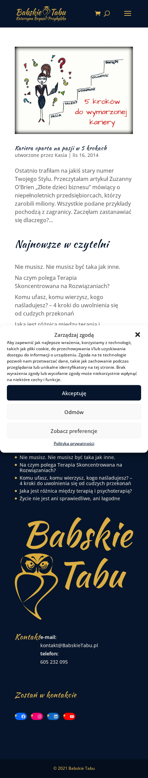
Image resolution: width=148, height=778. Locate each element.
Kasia (61, 155)
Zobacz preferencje (74, 430)
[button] (137, 334)
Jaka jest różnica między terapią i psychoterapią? (76, 491)
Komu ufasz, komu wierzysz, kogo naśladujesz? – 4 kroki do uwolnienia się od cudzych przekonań (66, 305)
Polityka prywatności (74, 443)
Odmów (74, 411)
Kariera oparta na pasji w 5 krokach (61, 148)
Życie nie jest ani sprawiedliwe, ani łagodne (70, 498)
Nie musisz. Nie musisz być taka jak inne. (67, 267)
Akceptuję (74, 392)
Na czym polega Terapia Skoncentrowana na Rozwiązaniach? (71, 467)
